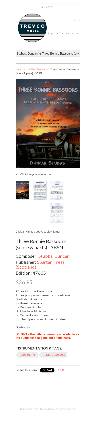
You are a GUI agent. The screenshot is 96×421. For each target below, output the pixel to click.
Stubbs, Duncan (36, 69)
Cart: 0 (76, 20)
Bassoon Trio (28, 355)
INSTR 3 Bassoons (54, 355)
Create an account (69, 33)
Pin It (60, 370)
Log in (51, 33)
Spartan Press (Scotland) (40, 264)
